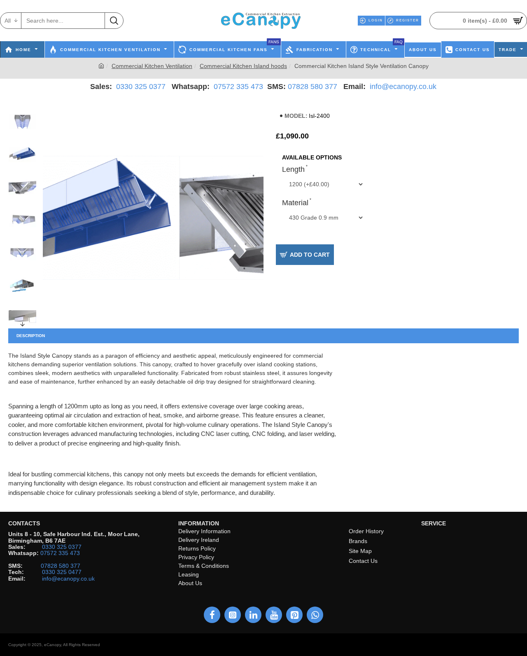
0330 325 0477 (62, 572)
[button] (22, 109)
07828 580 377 (312, 87)
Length (293, 169)
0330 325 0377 (141, 87)
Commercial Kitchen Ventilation (152, 66)
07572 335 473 (238, 87)
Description (30, 335)
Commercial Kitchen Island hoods (243, 66)
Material (295, 203)
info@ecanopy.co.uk (403, 87)
